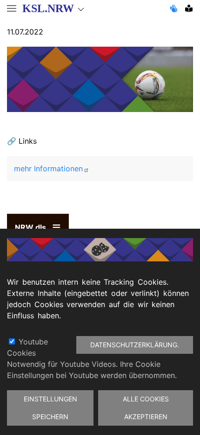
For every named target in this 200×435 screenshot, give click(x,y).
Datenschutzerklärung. (134, 345)
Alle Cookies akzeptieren (146, 408)
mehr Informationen (48, 168)
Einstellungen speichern (50, 408)
